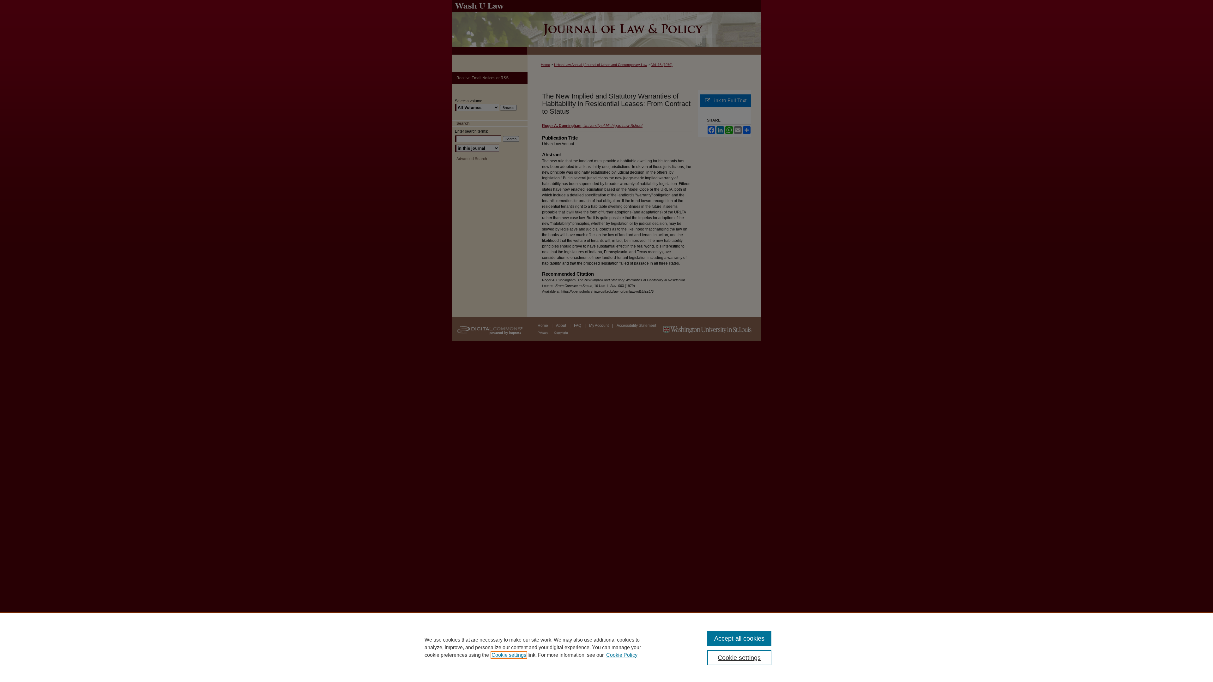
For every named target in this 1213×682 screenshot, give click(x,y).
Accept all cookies (739, 638)
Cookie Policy (621, 655)
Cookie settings (509, 655)
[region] (606, 647)
